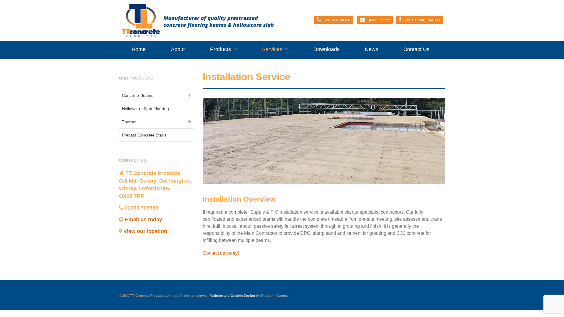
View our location (145, 231)
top (552, 305)
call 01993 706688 (336, 20)
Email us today (143, 219)
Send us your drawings (421, 20)
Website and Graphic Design (233, 295)
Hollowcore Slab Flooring (145, 108)
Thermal (130, 121)
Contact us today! (221, 253)
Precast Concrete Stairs (144, 135)
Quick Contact (378, 20)
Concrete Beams (137, 95)
